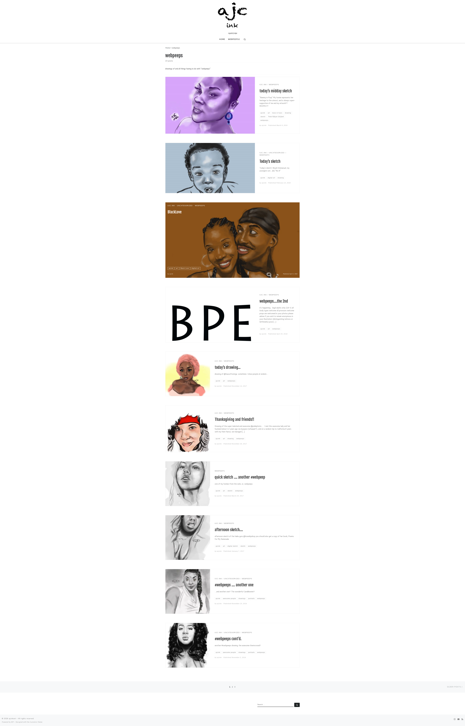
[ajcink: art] (458, 719)
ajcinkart (12, 718)
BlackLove (175, 212)
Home (167, 47)
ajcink (264, 125)
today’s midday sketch (276, 91)
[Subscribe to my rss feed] (462, 719)
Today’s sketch (270, 161)
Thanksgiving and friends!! (234, 419)
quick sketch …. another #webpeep (240, 477)
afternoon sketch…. (229, 529)
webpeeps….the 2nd (274, 301)
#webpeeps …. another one (234, 585)
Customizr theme (36, 722)
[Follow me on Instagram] (454, 719)
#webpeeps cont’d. (228, 638)
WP (12, 722)
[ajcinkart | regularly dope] (232, 16)
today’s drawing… (227, 367)
